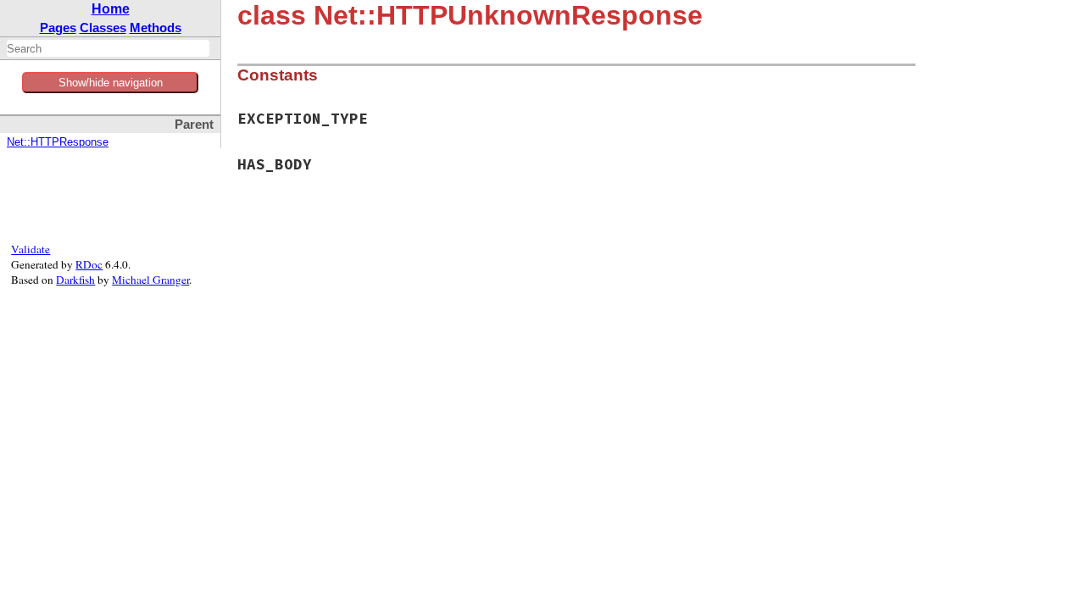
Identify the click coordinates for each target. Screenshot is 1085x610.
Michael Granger (150, 279)
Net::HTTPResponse (57, 142)
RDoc (89, 264)
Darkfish (75, 279)
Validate (30, 249)
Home (111, 9)
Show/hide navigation (110, 82)
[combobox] (108, 48)
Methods (155, 27)
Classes (103, 27)
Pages (58, 27)
